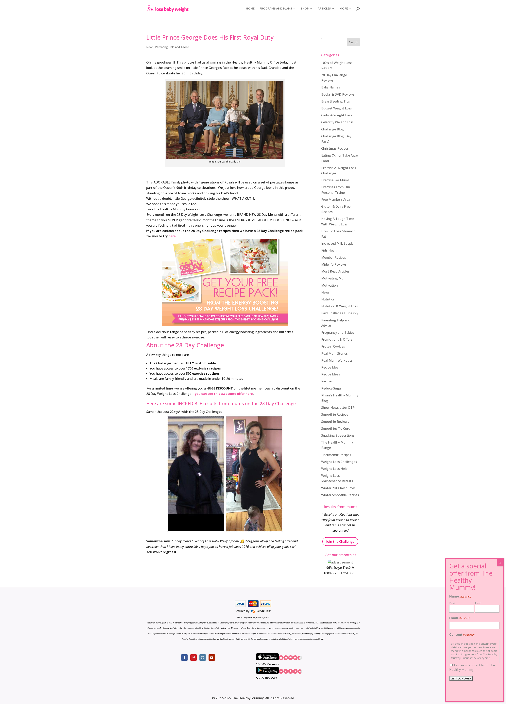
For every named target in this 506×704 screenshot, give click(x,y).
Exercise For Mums (335, 180)
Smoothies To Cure (335, 428)
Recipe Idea (329, 367)
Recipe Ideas (330, 374)
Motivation (329, 285)
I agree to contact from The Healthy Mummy (472, 667)
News (150, 47)
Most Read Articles (335, 271)
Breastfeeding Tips (335, 101)
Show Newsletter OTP (338, 407)
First (452, 603)
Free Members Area (335, 199)
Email (459, 618)
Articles (324, 8)
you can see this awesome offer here (224, 393)
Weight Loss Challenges (339, 462)
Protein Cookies (333, 346)
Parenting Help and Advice (172, 47)
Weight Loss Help (334, 468)
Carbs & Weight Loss (336, 115)
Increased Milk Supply (337, 243)
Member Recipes (333, 257)
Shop (305, 8)
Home (250, 8)
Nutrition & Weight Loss (339, 306)
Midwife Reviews (333, 264)
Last (478, 603)
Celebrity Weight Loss (337, 122)
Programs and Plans (276, 8)
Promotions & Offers (336, 339)
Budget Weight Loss (336, 108)
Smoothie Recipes (334, 414)
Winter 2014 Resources (338, 488)
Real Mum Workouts (336, 360)
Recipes (327, 381)
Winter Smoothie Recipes (340, 495)
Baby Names (330, 87)
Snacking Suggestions (337, 435)
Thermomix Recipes (336, 455)
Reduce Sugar (331, 388)
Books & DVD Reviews (337, 94)
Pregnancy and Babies (337, 332)
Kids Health (330, 250)
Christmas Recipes (335, 148)
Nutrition (328, 299)
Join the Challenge (340, 541)
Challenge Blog (332, 129)
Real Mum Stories (334, 353)
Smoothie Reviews (335, 421)
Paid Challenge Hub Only (339, 313)
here (172, 236)
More (344, 8)
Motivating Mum (333, 278)
